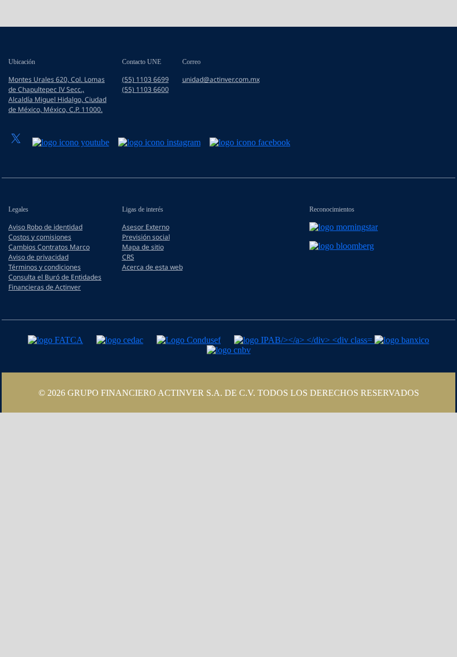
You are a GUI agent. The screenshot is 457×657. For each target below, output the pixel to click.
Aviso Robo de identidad (45, 227)
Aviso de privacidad (38, 257)
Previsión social (146, 237)
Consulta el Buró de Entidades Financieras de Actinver (54, 282)
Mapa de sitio (143, 247)
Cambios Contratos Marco (49, 247)
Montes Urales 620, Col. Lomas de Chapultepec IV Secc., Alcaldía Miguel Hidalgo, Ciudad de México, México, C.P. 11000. (57, 94)
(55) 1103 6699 (145, 79)
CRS (128, 257)
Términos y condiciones (44, 267)
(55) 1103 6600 (145, 89)
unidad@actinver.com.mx (221, 79)
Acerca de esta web (152, 267)
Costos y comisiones (39, 237)
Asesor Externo (145, 227)
